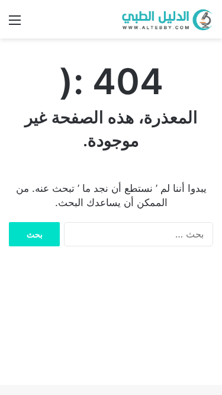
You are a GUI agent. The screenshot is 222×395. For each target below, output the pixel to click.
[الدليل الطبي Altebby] (165, 19)
